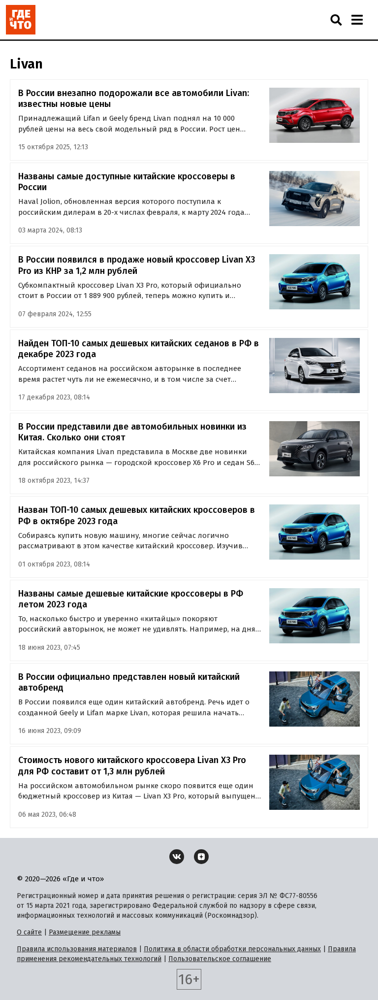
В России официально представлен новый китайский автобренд (129, 682)
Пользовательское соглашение (219, 959)
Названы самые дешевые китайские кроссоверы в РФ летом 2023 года (130, 599)
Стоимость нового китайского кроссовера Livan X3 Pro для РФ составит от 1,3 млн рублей (132, 766)
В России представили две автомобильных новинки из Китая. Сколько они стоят (132, 432)
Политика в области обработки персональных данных (232, 949)
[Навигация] (357, 20)
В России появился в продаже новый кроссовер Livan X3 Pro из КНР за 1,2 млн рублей (136, 265)
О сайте (29, 932)
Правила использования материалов (77, 949)
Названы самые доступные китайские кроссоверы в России (126, 182)
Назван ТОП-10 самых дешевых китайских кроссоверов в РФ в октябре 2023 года (136, 515)
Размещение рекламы (85, 932)
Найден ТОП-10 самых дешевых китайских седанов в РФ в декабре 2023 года (138, 349)
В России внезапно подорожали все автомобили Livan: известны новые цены (133, 99)
